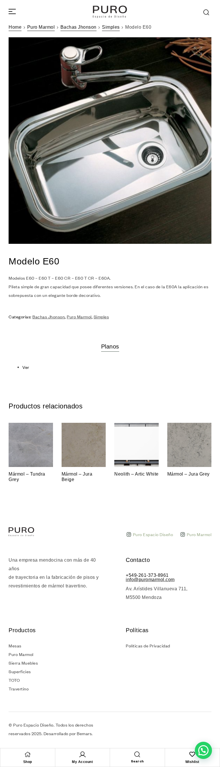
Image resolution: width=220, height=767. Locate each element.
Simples (111, 27)
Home (15, 27)
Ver (25, 367)
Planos (110, 346)
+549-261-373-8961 (147, 575)
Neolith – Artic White (136, 474)
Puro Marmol (41, 27)
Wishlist (192, 762)
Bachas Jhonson (78, 27)
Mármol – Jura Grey (188, 474)
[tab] (110, 346)
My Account (82, 762)
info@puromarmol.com (150, 579)
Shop (27, 762)
